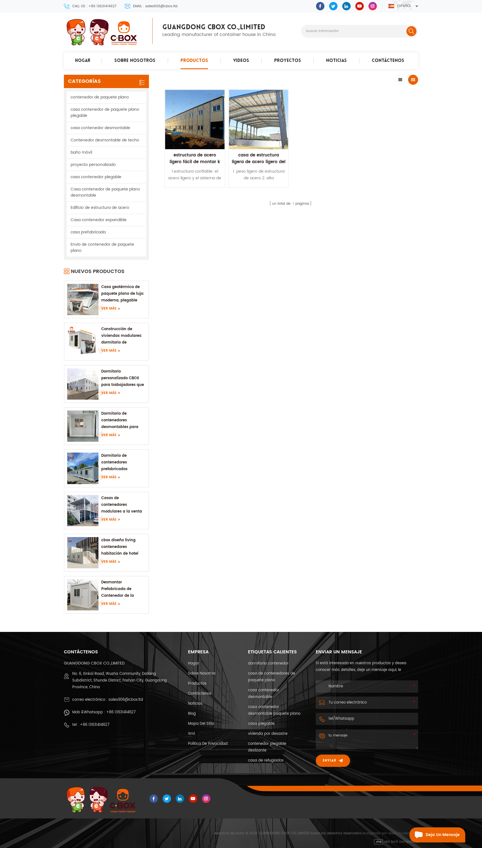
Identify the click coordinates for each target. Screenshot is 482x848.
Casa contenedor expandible (99, 220)
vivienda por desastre (268, 734)
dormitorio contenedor (268, 663)
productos (194, 61)
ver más (108, 308)
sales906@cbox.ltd (126, 700)
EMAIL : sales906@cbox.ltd (155, 6)
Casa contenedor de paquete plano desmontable (105, 192)
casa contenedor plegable (96, 177)
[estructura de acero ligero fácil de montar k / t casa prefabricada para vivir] (195, 119)
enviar (329, 760)
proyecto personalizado (93, 164)
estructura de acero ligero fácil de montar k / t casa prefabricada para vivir (195, 165)
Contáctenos (388, 61)
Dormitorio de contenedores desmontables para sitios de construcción (122, 421)
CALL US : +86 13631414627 (94, 6)
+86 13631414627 (121, 712)
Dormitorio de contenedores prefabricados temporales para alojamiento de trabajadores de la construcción (118, 463)
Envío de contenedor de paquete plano (102, 247)
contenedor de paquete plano (100, 97)
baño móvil (81, 152)
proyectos (287, 61)
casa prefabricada (88, 232)
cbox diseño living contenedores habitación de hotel (119, 547)
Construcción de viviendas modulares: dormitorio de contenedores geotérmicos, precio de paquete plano (122, 336)
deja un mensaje (443, 835)
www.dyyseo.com (403, 833)
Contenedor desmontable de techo (105, 140)
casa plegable (261, 724)
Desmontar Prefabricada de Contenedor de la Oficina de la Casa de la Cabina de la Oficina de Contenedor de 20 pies (123, 589)
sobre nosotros (134, 61)
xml (191, 734)
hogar (82, 61)
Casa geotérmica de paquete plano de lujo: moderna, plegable (122, 293)
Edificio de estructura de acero (100, 207)
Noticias (336, 61)
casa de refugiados (266, 761)
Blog (192, 714)
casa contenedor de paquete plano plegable (105, 112)
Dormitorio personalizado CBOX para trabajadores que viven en (122, 378)
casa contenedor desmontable (100, 128)
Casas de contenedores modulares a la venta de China (121, 505)
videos (241, 61)
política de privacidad (208, 744)
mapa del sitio (201, 724)
